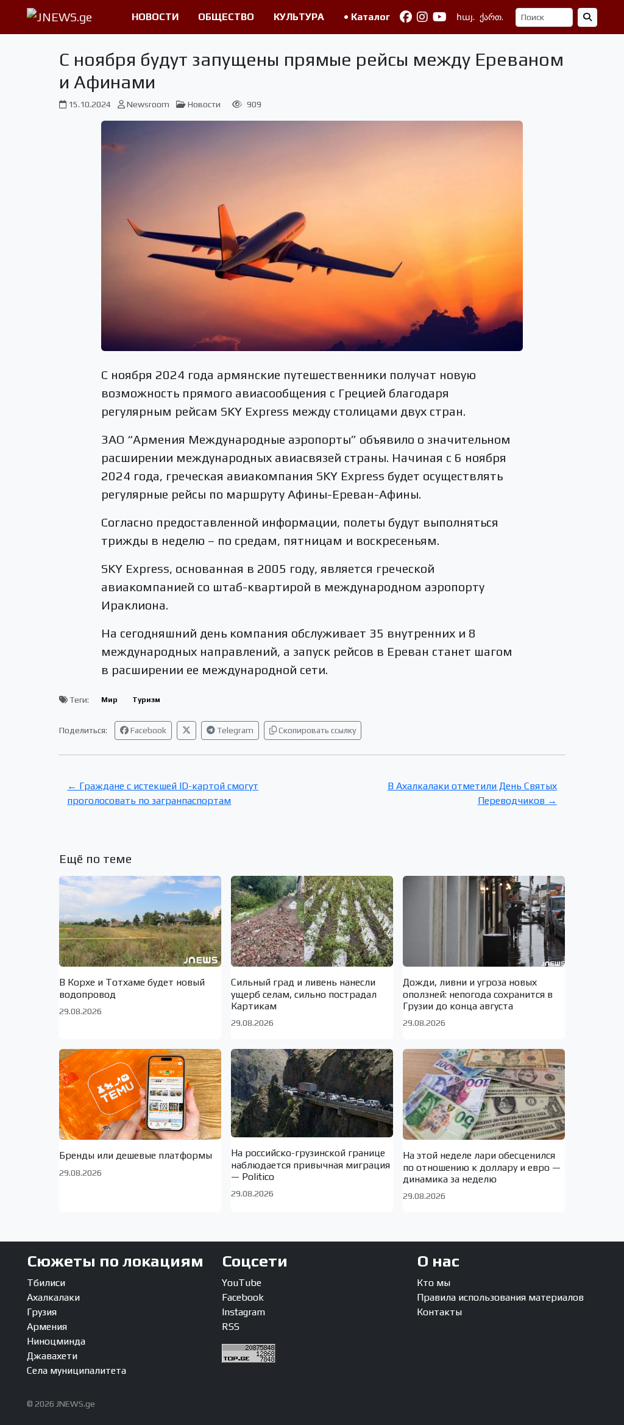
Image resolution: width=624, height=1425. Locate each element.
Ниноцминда (56, 1341)
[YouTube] (440, 17)
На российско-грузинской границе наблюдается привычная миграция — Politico (310, 1164)
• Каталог (367, 17)
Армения (47, 1326)
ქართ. (491, 17)
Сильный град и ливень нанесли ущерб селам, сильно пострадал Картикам (304, 993)
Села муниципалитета (76, 1370)
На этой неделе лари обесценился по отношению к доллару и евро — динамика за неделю (482, 1167)
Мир (109, 699)
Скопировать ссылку (316, 730)
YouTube (241, 1282)
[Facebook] (406, 17)
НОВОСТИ (155, 17)
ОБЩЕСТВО (226, 17)
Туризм (146, 699)
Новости (204, 104)
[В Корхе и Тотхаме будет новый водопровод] (140, 921)
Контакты (439, 1312)
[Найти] (587, 17)
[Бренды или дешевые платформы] (140, 1094)
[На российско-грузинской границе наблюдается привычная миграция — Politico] (312, 1093)
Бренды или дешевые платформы (135, 1155)
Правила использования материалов (500, 1297)
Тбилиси (46, 1282)
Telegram (234, 730)
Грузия (42, 1312)
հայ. (465, 17)
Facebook (147, 730)
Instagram (243, 1312)
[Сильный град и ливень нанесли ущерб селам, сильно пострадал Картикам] (312, 921)
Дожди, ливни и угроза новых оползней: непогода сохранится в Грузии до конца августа (478, 993)
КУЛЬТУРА (299, 17)
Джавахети (52, 1356)
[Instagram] (422, 17)
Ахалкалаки (53, 1297)
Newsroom (148, 104)
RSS (230, 1326)
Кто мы (433, 1282)
